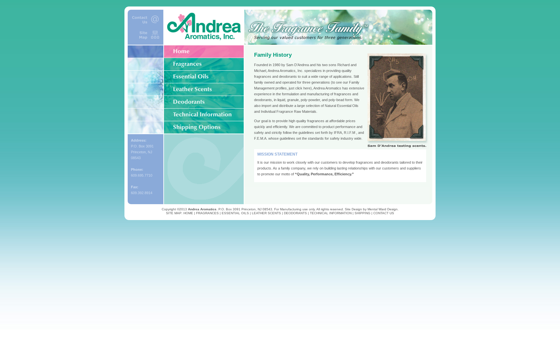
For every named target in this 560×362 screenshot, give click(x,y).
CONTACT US (383, 213)
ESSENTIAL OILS (235, 213)
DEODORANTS (295, 213)
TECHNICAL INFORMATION (331, 213)
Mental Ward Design (383, 209)
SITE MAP (173, 213)
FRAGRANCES (207, 213)
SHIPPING (362, 213)
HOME (188, 213)
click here (302, 88)
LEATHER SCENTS (266, 213)
